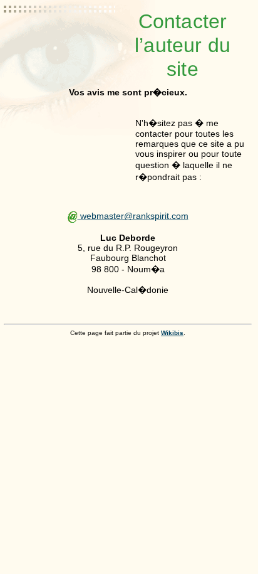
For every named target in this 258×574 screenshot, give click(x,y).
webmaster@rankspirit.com (133, 216)
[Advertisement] (60, 41)
